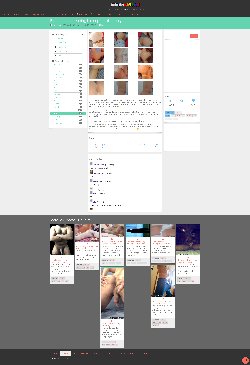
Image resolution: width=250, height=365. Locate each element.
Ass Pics (57, 68)
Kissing (56, 104)
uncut (66, 281)
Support (110, 14)
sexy (195, 115)
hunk (62, 281)
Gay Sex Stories (53, 14)
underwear (168, 261)
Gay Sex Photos (38, 14)
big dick (58, 281)
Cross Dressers (59, 74)
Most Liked (61, 39)
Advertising (84, 353)
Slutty (56, 120)
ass (173, 115)
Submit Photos (98, 14)
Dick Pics (57, 84)
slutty (192, 281)
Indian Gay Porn (67, 14)
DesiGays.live (121, 14)
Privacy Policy (96, 353)
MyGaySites (133, 14)
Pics (55, 113)
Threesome (58, 123)
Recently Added (62, 43)
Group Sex (57, 91)
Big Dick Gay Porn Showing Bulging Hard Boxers (162, 302)
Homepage (6, 14)
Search (194, 36)
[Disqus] (125, 185)
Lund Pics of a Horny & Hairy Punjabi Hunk (87, 247)
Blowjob (57, 71)
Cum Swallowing (59, 78)
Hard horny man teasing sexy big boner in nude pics (137, 243)
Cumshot (57, 81)
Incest (56, 97)
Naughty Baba (56, 25)
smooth (168, 119)
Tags (59, 55)
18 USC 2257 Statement (126, 353)
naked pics (112, 263)
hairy (87, 267)
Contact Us (65, 353)
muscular (164, 322)
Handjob (57, 94)
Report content (143, 353)
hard (138, 263)
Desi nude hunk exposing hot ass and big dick (112, 325)
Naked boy (58, 107)
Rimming (57, 117)
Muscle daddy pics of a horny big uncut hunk (60, 261)
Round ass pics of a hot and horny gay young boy (112, 243)
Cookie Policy (109, 353)
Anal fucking (58, 65)
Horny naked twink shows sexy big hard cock (187, 261)
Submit (75, 353)
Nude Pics (57, 110)
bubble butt (180, 115)
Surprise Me (61, 47)
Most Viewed (62, 51)
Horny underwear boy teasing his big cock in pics (162, 243)
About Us (55, 353)
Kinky (56, 101)
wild (163, 261)
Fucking (56, 87)
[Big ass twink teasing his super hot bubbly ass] (96, 39)
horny (189, 115)
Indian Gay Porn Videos (22, 14)
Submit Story (83, 14)
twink (175, 119)
